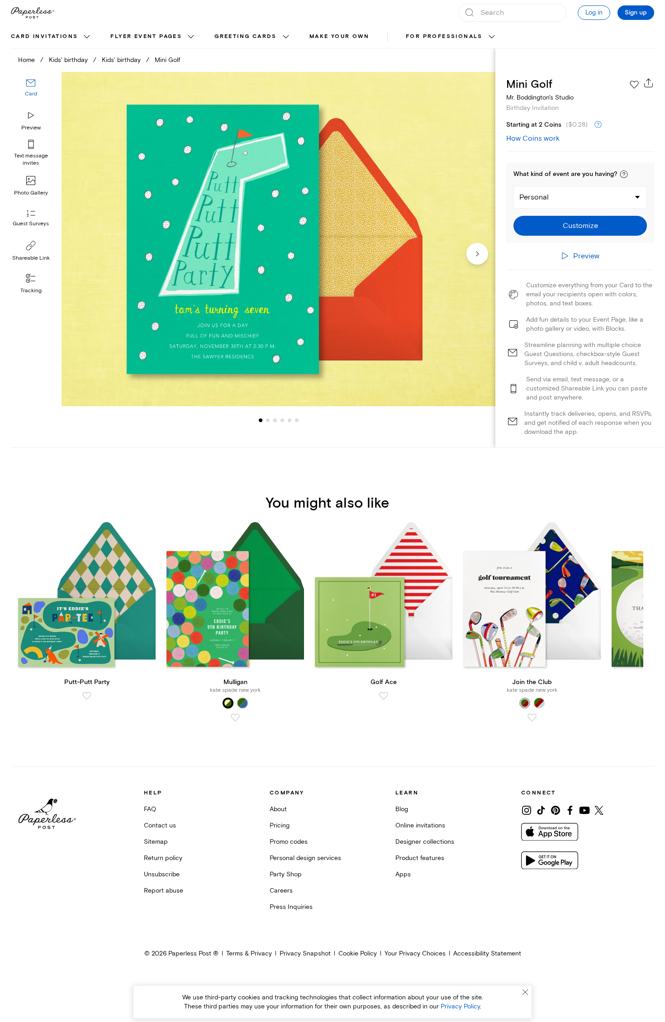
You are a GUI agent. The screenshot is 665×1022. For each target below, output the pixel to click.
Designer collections (424, 842)
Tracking (31, 290)
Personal (534, 197)
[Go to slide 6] (289, 420)
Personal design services (305, 858)
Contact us (160, 825)
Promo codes (289, 842)
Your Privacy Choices (415, 953)
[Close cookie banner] (525, 992)
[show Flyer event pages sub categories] (190, 37)
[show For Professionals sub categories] (491, 37)
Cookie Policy (357, 953)
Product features (419, 858)
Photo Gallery (31, 193)
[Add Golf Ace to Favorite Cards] (383, 695)
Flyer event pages (146, 36)
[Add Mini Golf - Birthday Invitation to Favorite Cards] (634, 84)
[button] (623, 174)
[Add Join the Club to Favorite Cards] (532, 717)
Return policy (163, 858)
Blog (401, 809)
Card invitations (44, 36)
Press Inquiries (291, 907)
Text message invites (31, 159)
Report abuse (163, 890)
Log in (594, 12)
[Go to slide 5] (282, 420)
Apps (403, 874)
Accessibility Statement (487, 953)
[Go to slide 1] (260, 420)
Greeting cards (245, 36)
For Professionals (444, 36)
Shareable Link (31, 258)
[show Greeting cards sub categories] (285, 37)
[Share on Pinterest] (555, 810)
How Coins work (533, 138)
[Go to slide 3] (268, 420)
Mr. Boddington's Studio (540, 97)
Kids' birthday (68, 60)
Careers (281, 890)
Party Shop (286, 874)
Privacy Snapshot (305, 953)
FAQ (150, 809)
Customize (580, 225)
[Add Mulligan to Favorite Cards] (235, 717)
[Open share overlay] (648, 82)
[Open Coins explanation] (598, 124)
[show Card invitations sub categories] (86, 37)
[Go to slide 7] (297, 420)
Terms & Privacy (249, 953)
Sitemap (156, 842)
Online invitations (420, 825)
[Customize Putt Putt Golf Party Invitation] (278, 239)
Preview (31, 127)
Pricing (280, 825)
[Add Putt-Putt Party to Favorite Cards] (86, 695)
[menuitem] (51, 37)
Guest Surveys (31, 223)
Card (31, 93)
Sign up (636, 13)
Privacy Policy (460, 1006)
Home (26, 60)
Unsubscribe (162, 874)
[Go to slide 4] (275, 420)
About (278, 809)
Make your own (339, 36)
